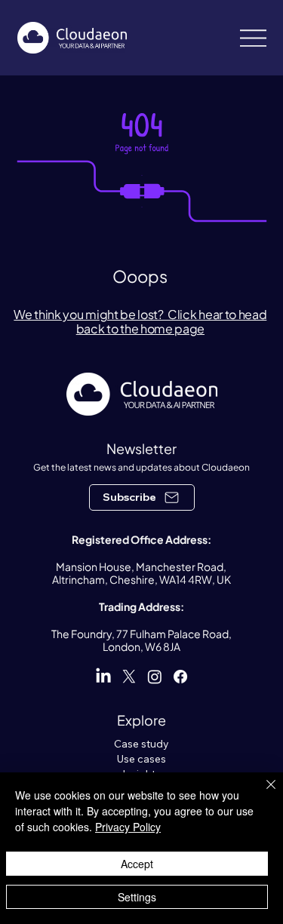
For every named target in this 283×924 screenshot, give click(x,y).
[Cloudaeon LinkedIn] (103, 677)
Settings (137, 896)
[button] (142, 497)
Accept (137, 863)
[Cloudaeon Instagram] (155, 677)
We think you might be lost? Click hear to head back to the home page (140, 321)
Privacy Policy (128, 826)
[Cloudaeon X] (129, 677)
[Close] (262, 793)
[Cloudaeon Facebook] (180, 677)
